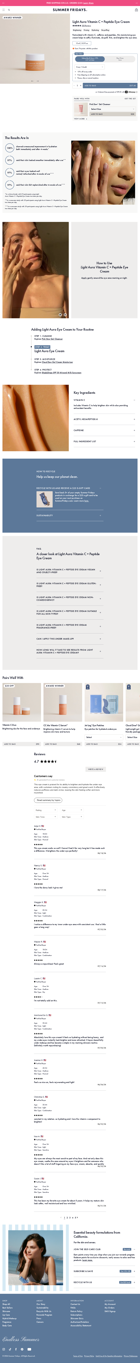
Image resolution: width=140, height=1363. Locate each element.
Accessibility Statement (81, 1325)
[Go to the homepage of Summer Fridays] (70, 10)
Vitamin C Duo (9, 724)
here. (86, 500)
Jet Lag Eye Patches (94, 725)
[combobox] (46, 810)
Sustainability (45, 515)
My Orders (109, 1307)
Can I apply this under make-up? (55, 638)
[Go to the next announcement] (136, 3)
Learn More (88, 3)
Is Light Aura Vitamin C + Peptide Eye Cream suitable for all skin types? (67, 612)
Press (39, 1318)
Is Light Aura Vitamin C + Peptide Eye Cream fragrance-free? (62, 626)
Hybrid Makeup (9, 1318)
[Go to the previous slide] (32, 81)
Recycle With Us (44, 1311)
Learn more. (87, 1260)
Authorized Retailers (80, 1322)
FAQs (73, 1307)
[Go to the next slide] (38, 81)
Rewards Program (44, 1314)
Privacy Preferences (131, 1356)
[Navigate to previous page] (61, 1217)
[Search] (9, 9)
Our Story (41, 1304)
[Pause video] (65, 314)
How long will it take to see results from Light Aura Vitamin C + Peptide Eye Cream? (65, 651)
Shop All (6, 1304)
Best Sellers (7, 1307)
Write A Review (95, 769)
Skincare (6, 1311)
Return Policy (76, 1311)
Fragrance (6, 1322)
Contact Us (75, 1304)
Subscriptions (76, 1314)
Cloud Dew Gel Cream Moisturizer (57, 362)
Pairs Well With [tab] (82, 98)
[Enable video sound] (60, 314)
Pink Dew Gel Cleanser (99, 104)
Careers (40, 1322)
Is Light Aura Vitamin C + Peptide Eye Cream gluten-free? (66, 585)
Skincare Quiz (77, 1318)
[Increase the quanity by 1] (80, 85)
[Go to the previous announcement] (4, 3)
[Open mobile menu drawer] (3, 9)
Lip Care (6, 1314)
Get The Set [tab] (130, 98)
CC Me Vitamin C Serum (55, 725)
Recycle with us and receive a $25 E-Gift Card (63, 488)
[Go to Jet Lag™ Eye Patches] (104, 702)
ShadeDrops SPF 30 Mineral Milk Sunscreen (61, 372)
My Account (110, 1304)
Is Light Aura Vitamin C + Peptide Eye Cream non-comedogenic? (65, 598)
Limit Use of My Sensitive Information (109, 1356)
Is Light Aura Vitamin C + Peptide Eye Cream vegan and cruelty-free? (66, 571)
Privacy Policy (89, 1356)
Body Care (7, 1325)
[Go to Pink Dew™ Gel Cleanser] (81, 109)
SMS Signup (110, 1311)
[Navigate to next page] (78, 1217)
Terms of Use (78, 1356)
